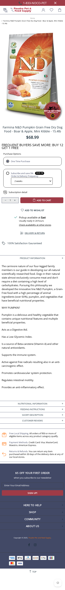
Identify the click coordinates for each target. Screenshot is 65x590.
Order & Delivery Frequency (24, 176)
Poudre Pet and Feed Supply (21, 10)
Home (32, 18)
